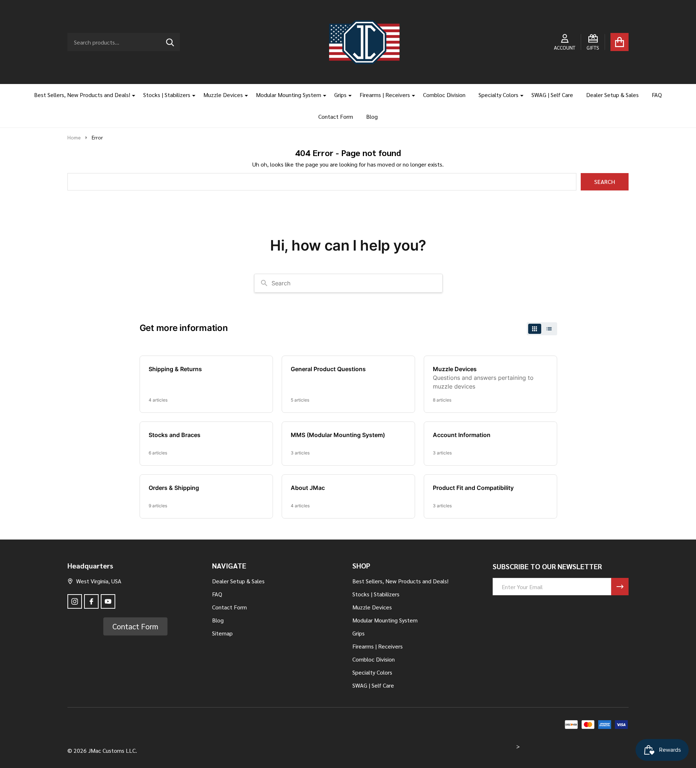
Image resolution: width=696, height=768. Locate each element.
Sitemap (222, 633)
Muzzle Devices (223, 94)
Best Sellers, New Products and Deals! (82, 94)
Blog (372, 116)
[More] (131, 95)
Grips (340, 94)
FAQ (657, 94)
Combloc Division (444, 94)
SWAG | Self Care (552, 94)
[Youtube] (108, 601)
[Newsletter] (620, 586)
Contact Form (335, 116)
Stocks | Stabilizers (166, 94)
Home (74, 137)
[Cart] (619, 42)
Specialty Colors (498, 94)
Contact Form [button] (135, 626)
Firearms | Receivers (385, 94)
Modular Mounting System (288, 94)
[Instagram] (74, 601)
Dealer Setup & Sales (612, 94)
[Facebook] (91, 601)
